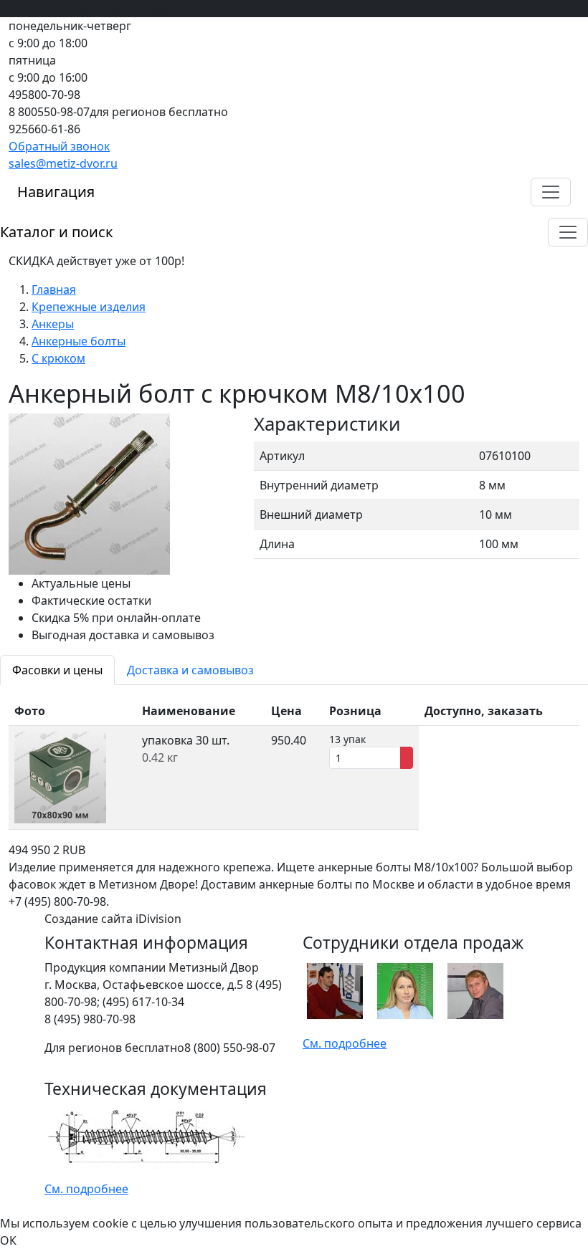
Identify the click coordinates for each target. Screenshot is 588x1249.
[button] (551, 192)
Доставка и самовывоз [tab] (190, 670)
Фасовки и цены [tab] (57, 670)
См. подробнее (345, 1043)
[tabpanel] (294, 763)
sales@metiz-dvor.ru (63, 163)
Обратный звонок (59, 146)
